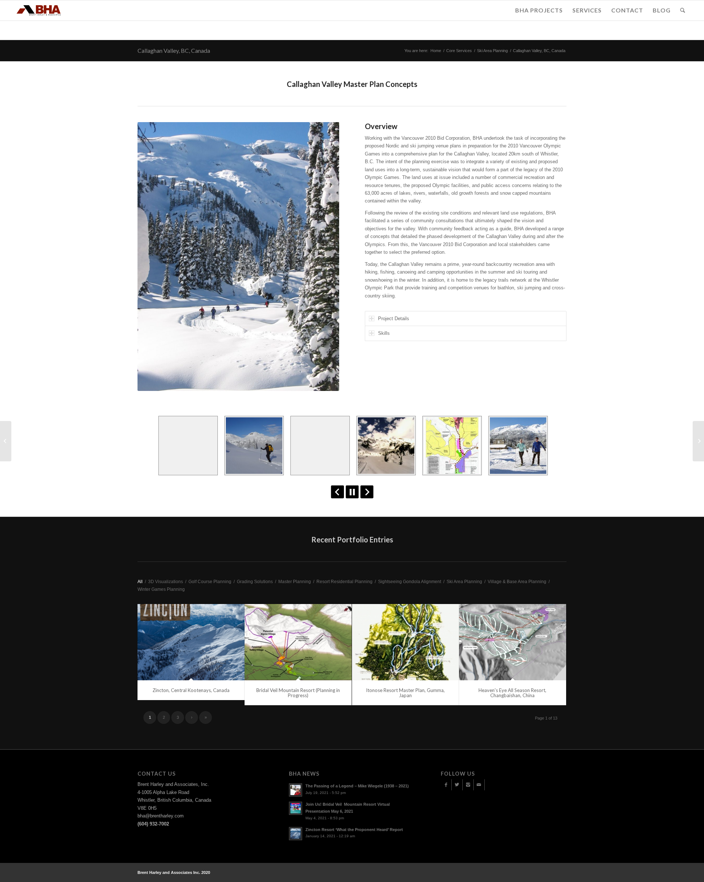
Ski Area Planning (492, 50)
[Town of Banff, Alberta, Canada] (5, 441)
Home (435, 50)
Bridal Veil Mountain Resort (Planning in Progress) (298, 692)
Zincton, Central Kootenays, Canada (191, 690)
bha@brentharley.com (161, 816)
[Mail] (479, 784)
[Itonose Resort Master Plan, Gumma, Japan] (405, 642)
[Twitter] (457, 784)
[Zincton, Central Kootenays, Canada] (191, 642)
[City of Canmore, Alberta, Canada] (698, 441)
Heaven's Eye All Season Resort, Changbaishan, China (512, 692)
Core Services (459, 50)
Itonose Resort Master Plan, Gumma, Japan (405, 692)
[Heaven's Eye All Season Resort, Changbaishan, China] (512, 642)
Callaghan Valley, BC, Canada (174, 50)
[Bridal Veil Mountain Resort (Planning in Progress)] (298, 642)
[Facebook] (446, 784)
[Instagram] (468, 784)
